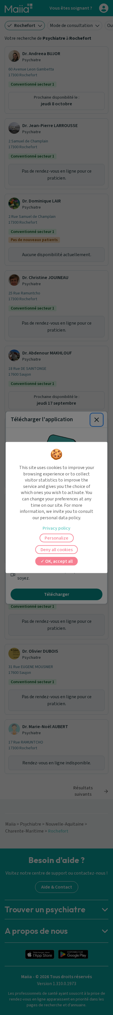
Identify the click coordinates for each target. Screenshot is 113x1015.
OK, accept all (58, 561)
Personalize (56, 538)
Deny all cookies (57, 550)
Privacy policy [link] (56, 528)
